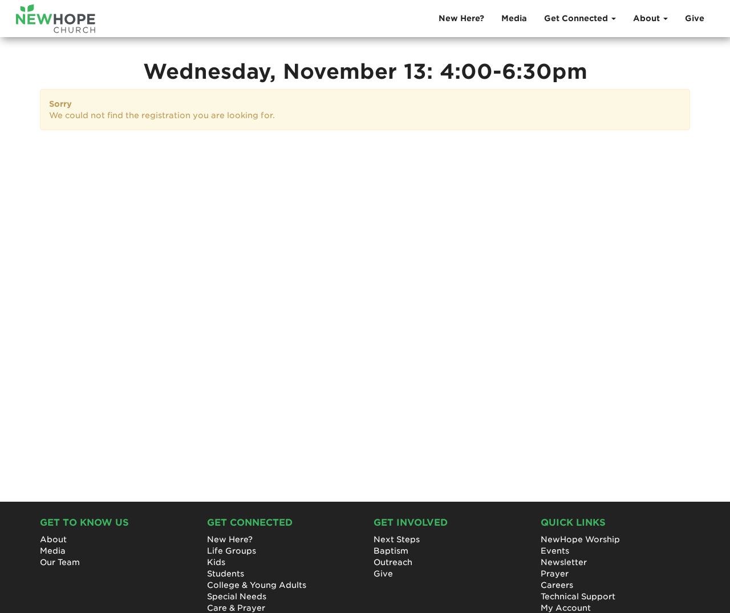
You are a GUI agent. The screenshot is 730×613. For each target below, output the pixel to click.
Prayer (555, 573)
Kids (216, 562)
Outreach (393, 562)
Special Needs (236, 596)
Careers (557, 585)
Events (555, 550)
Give (694, 18)
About (53, 539)
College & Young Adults (256, 585)
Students (225, 573)
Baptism (391, 550)
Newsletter (564, 562)
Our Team (60, 562)
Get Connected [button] (577, 18)
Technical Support (578, 596)
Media (514, 18)
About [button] (647, 18)
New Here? (461, 18)
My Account (566, 607)
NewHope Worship (580, 539)
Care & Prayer (236, 607)
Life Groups (231, 550)
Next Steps (397, 539)
